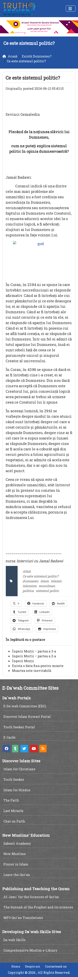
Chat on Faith (14, 821)
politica (28, 591)
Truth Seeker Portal (19, 727)
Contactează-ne (56, 966)
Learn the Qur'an (16, 875)
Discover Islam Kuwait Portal (27, 716)
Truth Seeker (13, 779)
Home (15, 966)
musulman (47, 586)
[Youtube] (34, 748)
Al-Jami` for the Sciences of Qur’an (31, 897)
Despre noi (32, 966)
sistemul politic (47, 591)
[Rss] (43, 748)
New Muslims (14, 854)
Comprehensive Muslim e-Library (30, 950)
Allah (27, 571)
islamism (30, 586)
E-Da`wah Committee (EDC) (24, 706)
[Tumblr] (15, 748)
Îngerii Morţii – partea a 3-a (34, 651)
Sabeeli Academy (17, 843)
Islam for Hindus (16, 790)
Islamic (56, 581)
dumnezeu (30, 581)
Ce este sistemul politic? (40, 576)
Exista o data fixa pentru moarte (37, 666)
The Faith (11, 800)
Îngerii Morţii (23, 661)
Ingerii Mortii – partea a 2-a (34, 656)
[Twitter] (24, 748)
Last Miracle (13, 811)
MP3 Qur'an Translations (23, 917)
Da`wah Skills (14, 940)
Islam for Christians (19, 769)
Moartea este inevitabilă (31, 670)
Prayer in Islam (15, 864)
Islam (44, 581)
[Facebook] (6, 748)
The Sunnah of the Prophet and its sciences (38, 907)
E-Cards (9, 737)
